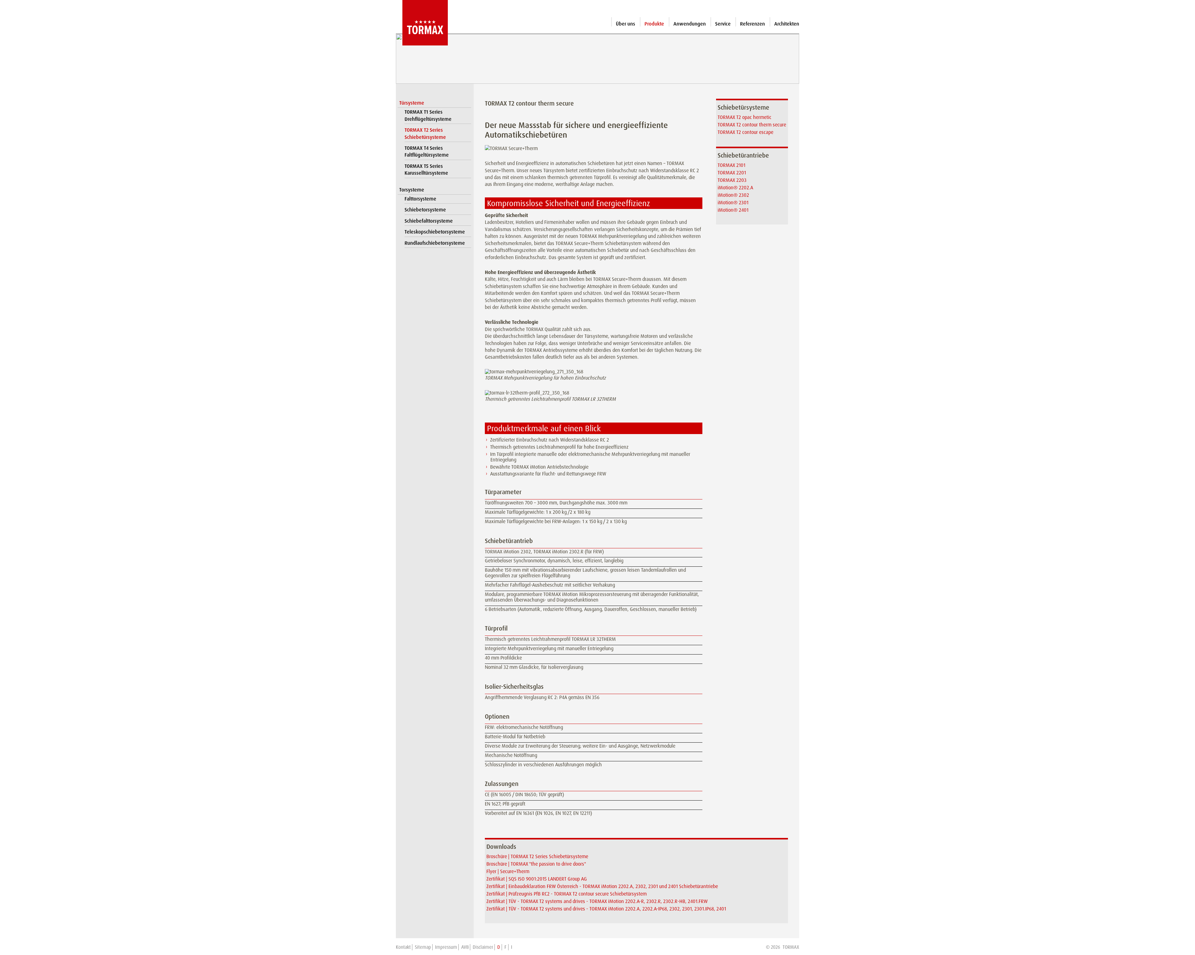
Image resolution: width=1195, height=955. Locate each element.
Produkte (654, 24)
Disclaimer (483, 947)
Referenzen (752, 24)
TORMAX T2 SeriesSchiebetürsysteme (425, 133)
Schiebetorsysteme (425, 209)
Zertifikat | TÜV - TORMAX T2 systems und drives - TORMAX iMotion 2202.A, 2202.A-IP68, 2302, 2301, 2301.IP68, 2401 (606, 908)
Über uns (625, 24)
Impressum (446, 947)
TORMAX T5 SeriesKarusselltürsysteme (426, 169)
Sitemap (423, 947)
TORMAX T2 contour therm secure (752, 124)
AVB (465, 947)
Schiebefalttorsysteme (429, 221)
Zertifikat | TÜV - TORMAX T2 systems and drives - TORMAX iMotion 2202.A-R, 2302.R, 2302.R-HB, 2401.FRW (597, 901)
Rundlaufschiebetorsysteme (435, 243)
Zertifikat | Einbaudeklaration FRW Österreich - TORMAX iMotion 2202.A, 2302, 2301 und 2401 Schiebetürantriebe (602, 886)
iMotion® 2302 (733, 195)
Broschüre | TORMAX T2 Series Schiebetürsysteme (537, 856)
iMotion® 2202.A (735, 187)
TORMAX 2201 (732, 172)
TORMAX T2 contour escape (745, 132)
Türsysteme (411, 103)
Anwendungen (689, 24)
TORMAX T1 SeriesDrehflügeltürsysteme (428, 115)
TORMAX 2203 (732, 180)
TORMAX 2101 (731, 165)
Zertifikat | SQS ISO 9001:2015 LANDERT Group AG (536, 879)
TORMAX (791, 947)
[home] (422, 22)
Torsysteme (411, 190)
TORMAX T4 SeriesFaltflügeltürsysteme (427, 151)
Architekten (786, 24)
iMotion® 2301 (733, 202)
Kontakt (403, 947)
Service (723, 24)
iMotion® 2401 (733, 210)
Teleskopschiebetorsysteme (435, 232)
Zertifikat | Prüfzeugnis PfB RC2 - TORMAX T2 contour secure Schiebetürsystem (566, 894)
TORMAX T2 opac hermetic (744, 117)
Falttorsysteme (420, 199)
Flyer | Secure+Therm (507, 871)
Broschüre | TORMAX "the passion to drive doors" (536, 864)
